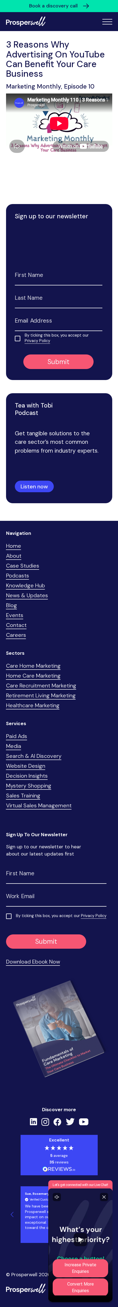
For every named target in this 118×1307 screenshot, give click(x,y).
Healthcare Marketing (33, 705)
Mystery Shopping (28, 785)
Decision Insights (27, 775)
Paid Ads (16, 736)
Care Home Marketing (33, 665)
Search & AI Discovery (33, 756)
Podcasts (17, 575)
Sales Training (23, 795)
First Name (29, 275)
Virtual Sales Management (39, 805)
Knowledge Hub (25, 585)
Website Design (25, 765)
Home (13, 545)
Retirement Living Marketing (41, 695)
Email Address (33, 320)
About (13, 555)
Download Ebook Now (33, 961)
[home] (26, 21)
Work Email (20, 896)
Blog (11, 605)
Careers (16, 635)
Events (14, 615)
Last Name (29, 297)
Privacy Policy (37, 340)
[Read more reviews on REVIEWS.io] (59, 1169)
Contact (16, 625)
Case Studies (22, 565)
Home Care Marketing (33, 675)
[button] (12, 1214)
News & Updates (27, 595)
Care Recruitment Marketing (41, 685)
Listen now (34, 486)
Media (13, 746)
